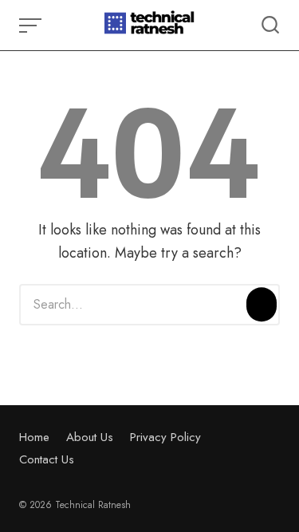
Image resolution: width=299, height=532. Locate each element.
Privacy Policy (165, 437)
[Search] (261, 304)
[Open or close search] (270, 25)
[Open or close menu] (32, 25)
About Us (89, 437)
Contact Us (46, 459)
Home (34, 437)
